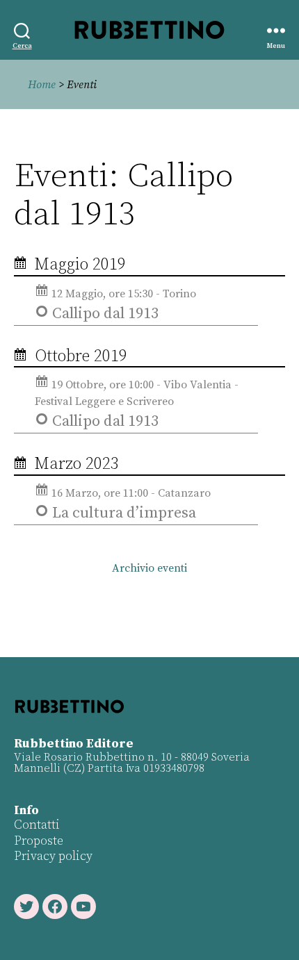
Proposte (38, 841)
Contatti (37, 825)
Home (42, 85)
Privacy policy (53, 856)
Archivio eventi (149, 568)
